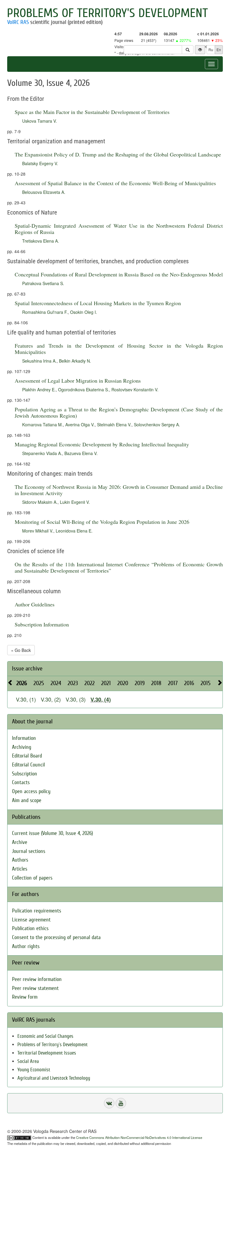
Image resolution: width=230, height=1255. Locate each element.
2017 (173, 683)
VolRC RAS (18, 22)
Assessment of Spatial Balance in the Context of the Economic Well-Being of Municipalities (115, 183)
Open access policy (31, 791)
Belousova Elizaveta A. (43, 192)
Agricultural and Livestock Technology (53, 1078)
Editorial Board (27, 756)
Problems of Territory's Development (107, 13)
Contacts (21, 782)
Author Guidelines (35, 604)
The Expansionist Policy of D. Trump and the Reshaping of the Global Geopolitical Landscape (118, 154)
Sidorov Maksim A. (40, 502)
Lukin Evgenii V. (75, 502)
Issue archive (27, 668)
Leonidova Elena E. (74, 531)
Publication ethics (30, 928)
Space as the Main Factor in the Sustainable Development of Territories (92, 111)
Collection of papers (32, 878)
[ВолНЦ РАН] (109, 1103)
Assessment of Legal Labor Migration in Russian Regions (78, 380)
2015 (206, 683)
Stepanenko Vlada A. (42, 453)
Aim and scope (26, 800)
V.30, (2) (51, 699)
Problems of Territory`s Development (52, 1044)
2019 (140, 683)
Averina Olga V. (80, 425)
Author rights (26, 946)
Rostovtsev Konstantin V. (134, 390)
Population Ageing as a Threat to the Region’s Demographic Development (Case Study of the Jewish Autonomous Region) (119, 412)
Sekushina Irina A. (39, 361)
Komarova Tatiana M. (42, 425)
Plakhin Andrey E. (39, 390)
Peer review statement (35, 988)
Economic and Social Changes (45, 1036)
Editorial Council (28, 765)
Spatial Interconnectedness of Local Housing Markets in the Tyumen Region (98, 303)
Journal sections (28, 851)
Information (24, 738)
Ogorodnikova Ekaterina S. (83, 390)
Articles (19, 869)
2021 (106, 683)
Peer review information (37, 979)
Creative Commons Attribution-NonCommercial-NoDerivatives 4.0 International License (139, 1137)
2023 (73, 683)
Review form (24, 997)
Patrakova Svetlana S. (43, 283)
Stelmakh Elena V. (114, 425)
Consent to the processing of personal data (56, 937)
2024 (56, 683)
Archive (19, 842)
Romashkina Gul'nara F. (45, 312)
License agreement (31, 920)
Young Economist (33, 1070)
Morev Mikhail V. (37, 531)
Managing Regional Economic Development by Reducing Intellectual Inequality (102, 444)
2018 (156, 683)
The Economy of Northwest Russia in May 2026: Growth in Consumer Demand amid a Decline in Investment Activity (119, 490)
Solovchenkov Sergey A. (157, 425)
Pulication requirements (36, 911)
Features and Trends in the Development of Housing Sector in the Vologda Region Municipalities (119, 348)
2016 (189, 683)
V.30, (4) (100, 699)
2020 (122, 683)
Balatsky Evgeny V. (40, 163)
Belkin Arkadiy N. (75, 361)
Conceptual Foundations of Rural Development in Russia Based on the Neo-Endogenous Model (119, 274)
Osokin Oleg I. (83, 312)
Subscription (24, 774)
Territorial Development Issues (46, 1053)
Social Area (28, 1061)
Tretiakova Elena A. (40, 241)
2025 (39, 683)
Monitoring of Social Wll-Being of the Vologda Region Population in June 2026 (102, 521)
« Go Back (21, 650)
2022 (89, 683)
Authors (20, 860)
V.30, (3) (76, 699)
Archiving (21, 747)
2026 (21, 683)
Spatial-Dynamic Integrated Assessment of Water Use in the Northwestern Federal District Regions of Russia (119, 228)
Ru (210, 49)
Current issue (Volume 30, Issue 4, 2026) (52, 833)
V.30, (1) (26, 699)
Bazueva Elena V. (81, 453)
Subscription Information (42, 624)
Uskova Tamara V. (39, 121)
